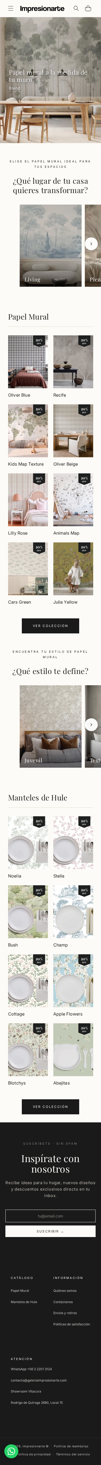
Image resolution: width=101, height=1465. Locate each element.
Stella (59, 876)
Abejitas (61, 1083)
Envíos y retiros (65, 1313)
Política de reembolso (71, 1446)
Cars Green (19, 602)
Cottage (16, 1014)
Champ (60, 945)
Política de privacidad (33, 1454)
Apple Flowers (68, 1014)
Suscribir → (50, 1231)
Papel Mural (28, 316)
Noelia (14, 876)
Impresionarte (34, 1446)
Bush (13, 945)
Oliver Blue (19, 395)
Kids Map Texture (26, 464)
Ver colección (50, 626)
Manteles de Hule (37, 797)
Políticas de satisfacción (71, 1324)
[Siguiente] (91, 243)
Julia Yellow (65, 602)
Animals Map (66, 533)
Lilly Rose (18, 533)
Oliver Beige (65, 464)
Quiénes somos (64, 1291)
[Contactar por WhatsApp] (11, 1451)
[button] (11, 8)
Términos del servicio (73, 1454)
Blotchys (17, 1083)
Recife (59, 395)
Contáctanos (63, 1302)
